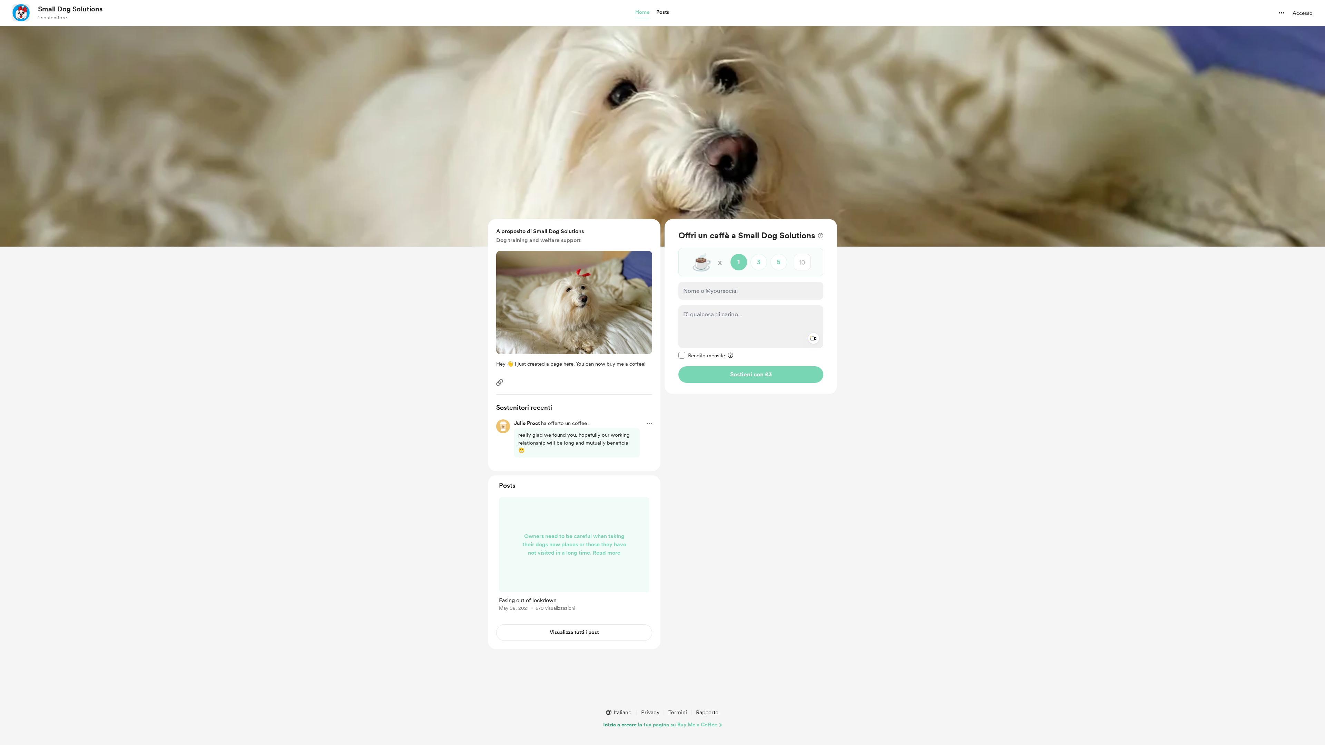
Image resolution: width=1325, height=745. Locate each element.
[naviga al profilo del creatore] (21, 12)
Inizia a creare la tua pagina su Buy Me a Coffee (660, 725)
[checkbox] (701, 355)
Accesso (1303, 13)
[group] (574, 555)
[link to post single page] (574, 555)
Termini (677, 712)
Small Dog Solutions (70, 9)
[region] (751, 306)
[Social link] (499, 382)
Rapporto (707, 712)
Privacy (650, 712)
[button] (642, 12)
